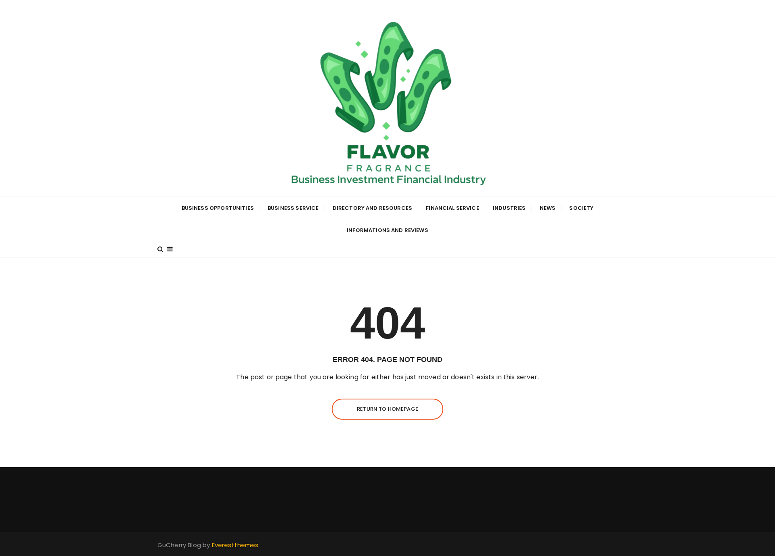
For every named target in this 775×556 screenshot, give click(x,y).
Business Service (293, 208)
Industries (509, 208)
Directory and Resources (372, 208)
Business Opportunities (218, 208)
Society (581, 208)
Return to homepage (387, 409)
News (548, 208)
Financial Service (452, 208)
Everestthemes (235, 545)
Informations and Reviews (387, 230)
